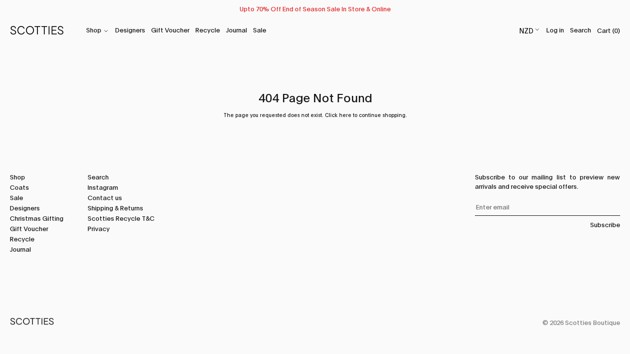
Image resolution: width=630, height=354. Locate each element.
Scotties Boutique (592, 322)
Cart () (608, 30)
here (345, 115)
